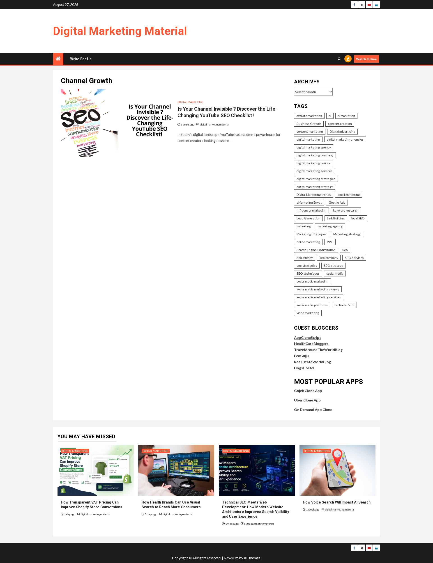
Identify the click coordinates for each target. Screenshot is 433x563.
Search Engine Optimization (316, 250)
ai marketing (346, 116)
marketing (304, 226)
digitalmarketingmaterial (214, 124)
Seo (345, 250)
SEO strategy (333, 265)
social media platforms (312, 305)
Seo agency (305, 258)
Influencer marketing (311, 210)
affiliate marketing (309, 116)
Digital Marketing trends (314, 194)
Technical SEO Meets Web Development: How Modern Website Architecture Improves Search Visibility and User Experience (255, 509)
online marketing (308, 242)
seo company (329, 258)
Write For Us (81, 59)
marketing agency (330, 226)
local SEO (358, 218)
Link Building (336, 218)
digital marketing (308, 139)
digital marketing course (313, 163)
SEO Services (354, 258)
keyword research (345, 210)
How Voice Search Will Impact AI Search (337, 502)
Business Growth (309, 123)
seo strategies (307, 265)
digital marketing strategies (316, 179)
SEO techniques (308, 273)
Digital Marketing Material (120, 31)
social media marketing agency (318, 289)
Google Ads (337, 202)
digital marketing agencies (345, 139)
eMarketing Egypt (309, 202)
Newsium (231, 558)
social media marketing (312, 281)
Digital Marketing (190, 102)
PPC (330, 242)
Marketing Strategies (312, 234)
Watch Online (366, 59)
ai (330, 116)
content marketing (310, 131)
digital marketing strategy (315, 187)
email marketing (349, 194)
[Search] (339, 59)
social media (334, 273)
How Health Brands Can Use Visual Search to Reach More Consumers (171, 504)
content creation (340, 123)
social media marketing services (319, 297)
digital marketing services (314, 171)
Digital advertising (342, 131)
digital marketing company (315, 155)
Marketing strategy (347, 234)
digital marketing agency (314, 147)
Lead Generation (308, 218)
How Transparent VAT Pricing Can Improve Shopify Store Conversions (92, 504)
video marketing (308, 313)
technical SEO (344, 305)
